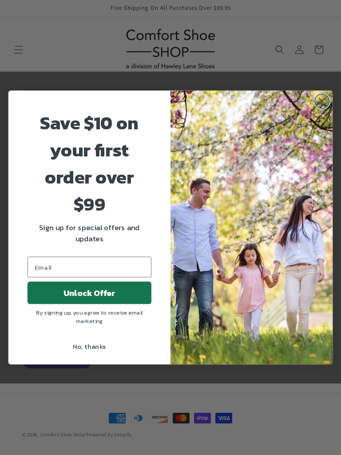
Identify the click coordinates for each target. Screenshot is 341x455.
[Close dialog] (322, 101)
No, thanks (89, 346)
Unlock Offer (89, 293)
